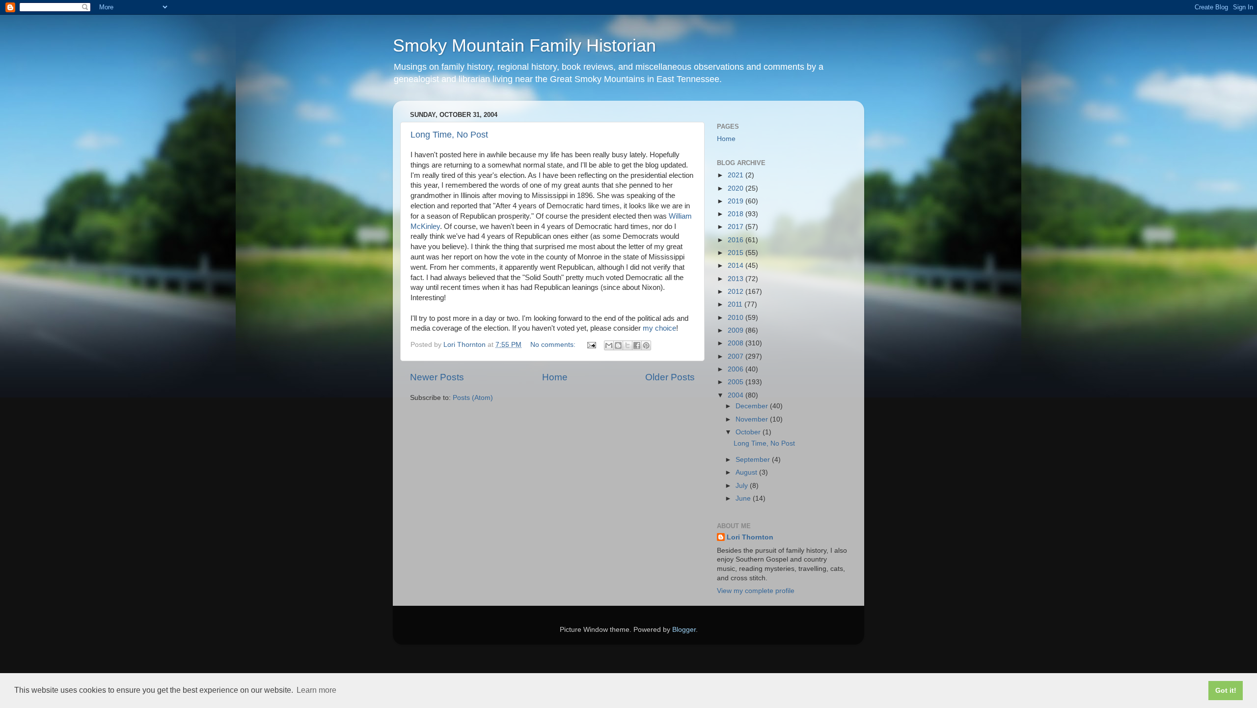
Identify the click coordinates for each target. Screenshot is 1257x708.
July (743, 485)
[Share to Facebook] (637, 345)
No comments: (553, 344)
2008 (736, 343)
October (749, 432)
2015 (736, 252)
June (744, 498)
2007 (736, 356)
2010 (736, 317)
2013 (736, 279)
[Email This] (609, 345)
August (747, 472)
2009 (736, 330)
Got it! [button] (1225, 690)
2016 (736, 240)
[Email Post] (591, 344)
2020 (736, 188)
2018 (736, 214)
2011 (736, 304)
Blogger (684, 629)
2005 (736, 382)
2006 (736, 369)
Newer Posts (437, 377)
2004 (736, 395)
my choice (659, 328)
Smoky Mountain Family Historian (524, 45)
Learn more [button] (316, 690)
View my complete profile (755, 591)
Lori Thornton (750, 537)
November (753, 419)
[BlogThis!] (618, 345)
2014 (736, 265)
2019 (736, 201)
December (753, 406)
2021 (736, 175)
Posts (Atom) (473, 397)
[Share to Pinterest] (646, 345)
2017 (736, 226)
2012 (736, 291)
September (754, 459)
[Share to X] (627, 345)
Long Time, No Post (449, 135)
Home (555, 377)
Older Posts (670, 377)
